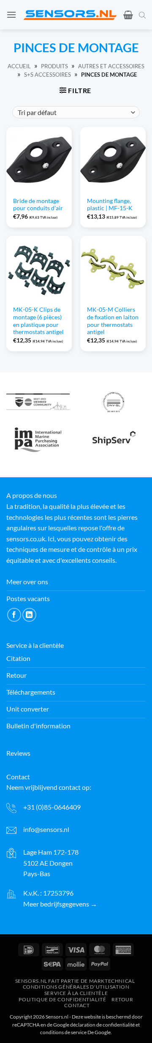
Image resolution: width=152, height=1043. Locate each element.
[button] (11, 14)
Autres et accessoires (111, 66)
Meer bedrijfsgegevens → (60, 904)
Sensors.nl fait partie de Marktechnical (75, 981)
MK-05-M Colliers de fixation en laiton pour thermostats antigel (112, 320)
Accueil (19, 66)
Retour (122, 999)
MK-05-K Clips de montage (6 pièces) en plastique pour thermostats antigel (38, 320)
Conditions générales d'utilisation (76, 987)
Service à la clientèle (76, 993)
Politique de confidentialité (62, 999)
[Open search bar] (142, 14)
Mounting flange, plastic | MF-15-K (110, 205)
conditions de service (63, 1032)
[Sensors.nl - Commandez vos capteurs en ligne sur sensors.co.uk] (70, 15)
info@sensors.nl (46, 829)
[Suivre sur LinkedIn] (29, 615)
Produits (54, 66)
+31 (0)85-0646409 (52, 807)
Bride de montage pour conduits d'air (38, 205)
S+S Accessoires (47, 74)
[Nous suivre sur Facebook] (14, 615)
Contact (77, 1006)
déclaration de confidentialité (102, 1024)
